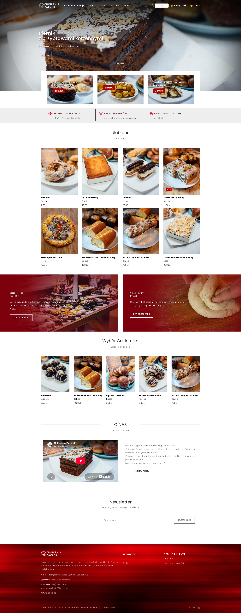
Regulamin (168, 558)
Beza (178, 259)
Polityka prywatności (173, 563)
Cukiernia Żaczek (62, 607)
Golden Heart (108, 607)
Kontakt (126, 563)
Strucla (136, 259)
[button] (91, 5)
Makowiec (173, 199)
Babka (98, 259)
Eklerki (127, 199)
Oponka (45, 199)
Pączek (115, 397)
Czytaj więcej (21, 317)
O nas (126, 558)
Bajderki (46, 397)
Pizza (51, 259)
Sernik (90, 199)
